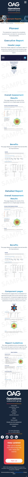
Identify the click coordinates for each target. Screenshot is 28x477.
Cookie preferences (18, 472)
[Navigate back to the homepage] (14, 8)
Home (2, 23)
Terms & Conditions (5, 472)
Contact (14, 426)
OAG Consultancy (14, 424)
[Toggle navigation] (25, 2)
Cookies (12, 472)
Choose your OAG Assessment (14, 422)
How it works (9, 23)
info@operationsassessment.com (14, 433)
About (14, 418)
